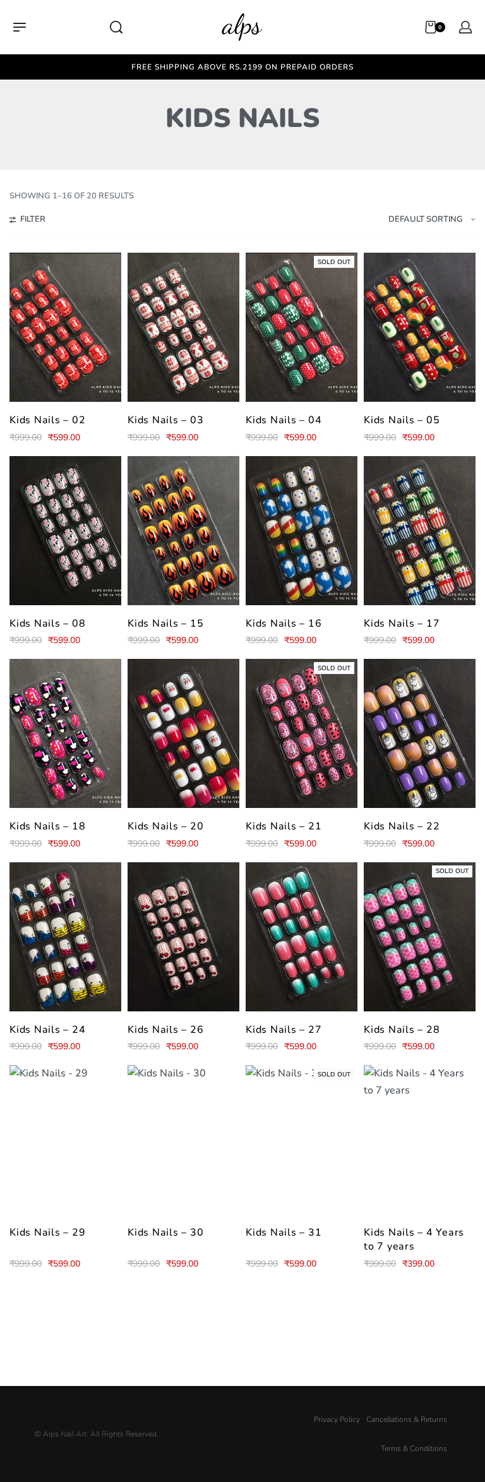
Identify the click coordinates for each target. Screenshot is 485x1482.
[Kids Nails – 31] (301, 1139)
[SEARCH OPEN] (116, 27)
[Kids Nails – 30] (183, 1139)
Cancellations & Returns (406, 1419)
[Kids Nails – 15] (183, 530)
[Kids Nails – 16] (301, 530)
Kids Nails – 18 (47, 826)
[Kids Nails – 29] (65, 1139)
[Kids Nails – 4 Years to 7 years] (420, 1139)
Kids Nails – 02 (47, 420)
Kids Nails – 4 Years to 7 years (414, 1239)
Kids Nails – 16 (283, 623)
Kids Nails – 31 (283, 1232)
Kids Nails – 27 (283, 1030)
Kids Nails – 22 (402, 826)
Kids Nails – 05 (402, 420)
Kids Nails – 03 (165, 420)
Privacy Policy (337, 1419)
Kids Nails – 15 (165, 623)
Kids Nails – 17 (402, 623)
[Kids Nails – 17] (420, 530)
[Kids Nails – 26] (183, 936)
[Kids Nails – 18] (65, 733)
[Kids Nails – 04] (301, 327)
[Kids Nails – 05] (420, 327)
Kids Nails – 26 (165, 1030)
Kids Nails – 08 (47, 623)
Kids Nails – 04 (283, 420)
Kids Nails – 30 (165, 1232)
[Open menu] (20, 27)
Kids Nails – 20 (165, 826)
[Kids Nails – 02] (65, 327)
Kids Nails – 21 (283, 826)
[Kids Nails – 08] (65, 530)
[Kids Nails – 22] (420, 733)
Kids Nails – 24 (47, 1030)
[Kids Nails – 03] (183, 327)
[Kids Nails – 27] (301, 936)
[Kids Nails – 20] (183, 733)
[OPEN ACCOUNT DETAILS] (465, 27)
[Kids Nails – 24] (65, 936)
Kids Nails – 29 (47, 1232)
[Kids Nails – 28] (420, 936)
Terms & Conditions (414, 1448)
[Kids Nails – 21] (301, 733)
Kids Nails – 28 (402, 1030)
